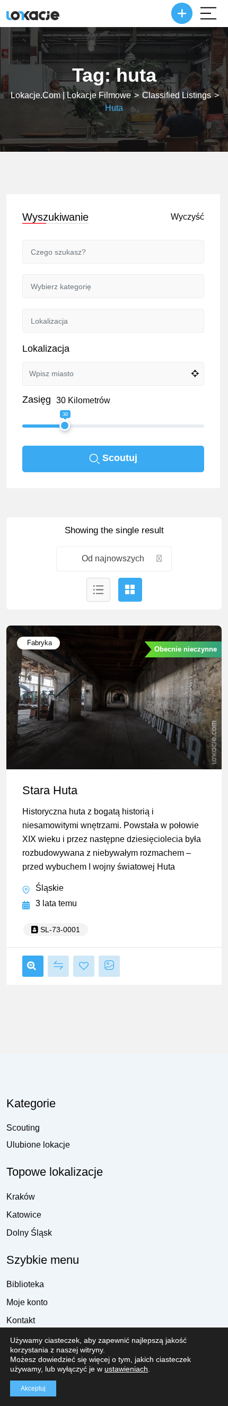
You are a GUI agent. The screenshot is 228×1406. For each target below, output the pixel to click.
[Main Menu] (208, 13)
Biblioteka (25, 1284)
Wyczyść (187, 216)
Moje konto (27, 1302)
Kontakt (20, 1320)
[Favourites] (83, 966)
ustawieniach (126, 1369)
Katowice (23, 1214)
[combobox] (114, 559)
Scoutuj (119, 458)
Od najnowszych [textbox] (113, 558)
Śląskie (50, 887)
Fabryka (38, 643)
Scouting (23, 1127)
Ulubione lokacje (38, 1144)
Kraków (20, 1196)
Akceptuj (33, 1388)
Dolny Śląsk (29, 1232)
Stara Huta (49, 790)
